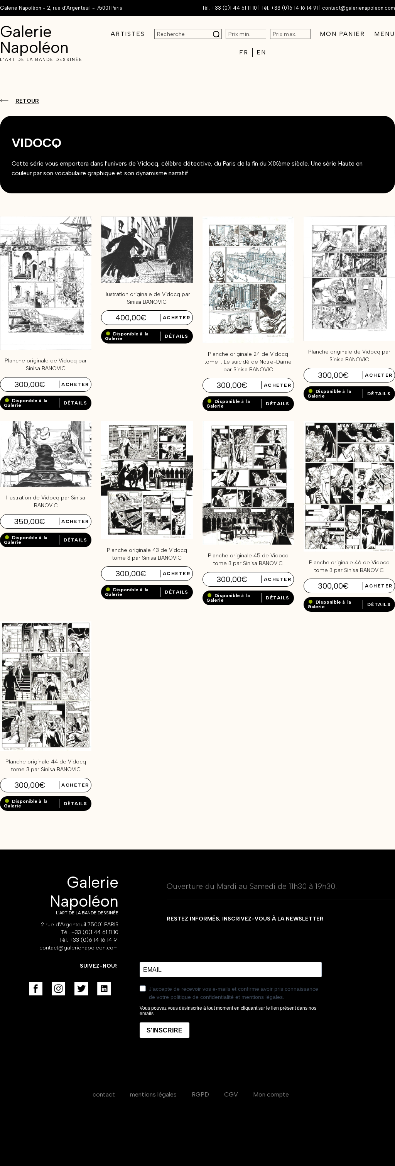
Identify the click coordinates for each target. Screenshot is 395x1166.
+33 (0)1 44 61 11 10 (234, 8)
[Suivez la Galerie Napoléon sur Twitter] (81, 988)
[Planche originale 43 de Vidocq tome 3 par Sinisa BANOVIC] (146, 537)
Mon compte (271, 1094)
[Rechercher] (216, 34)
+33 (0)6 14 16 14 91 (294, 8)
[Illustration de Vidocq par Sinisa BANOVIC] (45, 484)
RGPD (200, 1094)
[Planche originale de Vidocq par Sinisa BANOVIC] (45, 347)
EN (261, 52)
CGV (231, 1094)
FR (243, 52)
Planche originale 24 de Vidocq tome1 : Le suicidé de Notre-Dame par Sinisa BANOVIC (248, 362)
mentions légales (153, 1094)
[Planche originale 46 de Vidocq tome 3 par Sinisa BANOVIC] (349, 549)
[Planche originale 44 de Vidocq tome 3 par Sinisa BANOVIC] (45, 748)
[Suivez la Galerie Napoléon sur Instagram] (58, 988)
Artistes (128, 33)
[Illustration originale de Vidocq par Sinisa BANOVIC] (146, 281)
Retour (27, 101)
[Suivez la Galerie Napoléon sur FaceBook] (35, 988)
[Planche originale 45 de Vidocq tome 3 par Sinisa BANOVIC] (248, 542)
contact (104, 1094)
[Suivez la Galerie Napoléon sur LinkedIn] (104, 988)
